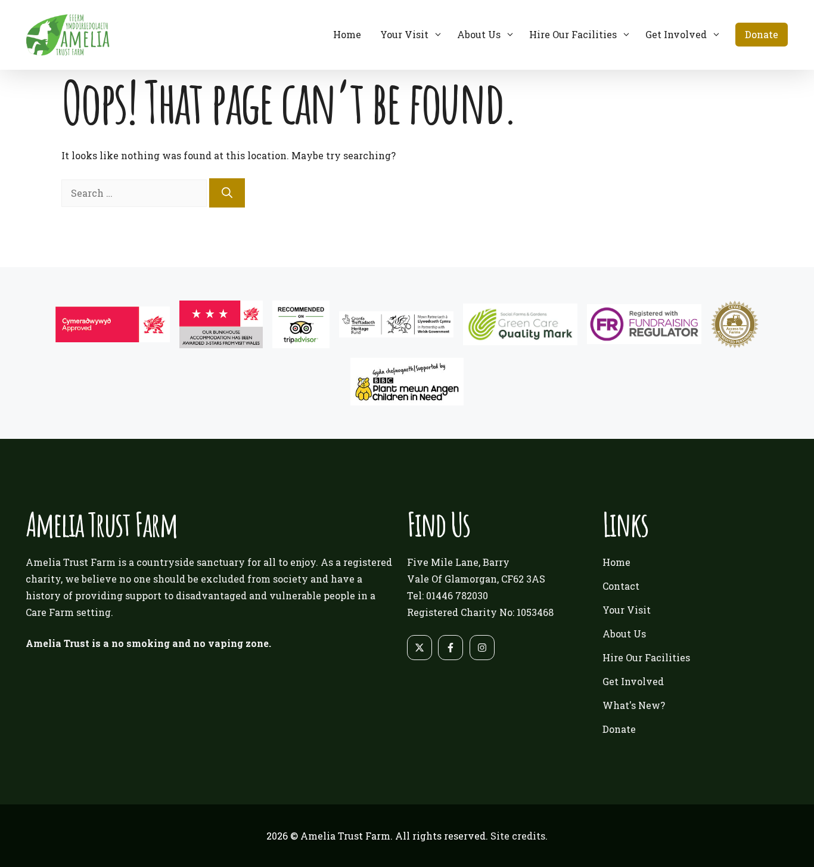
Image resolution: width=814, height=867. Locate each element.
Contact (620, 586)
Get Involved (676, 34)
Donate (761, 34)
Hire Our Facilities (573, 34)
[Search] (227, 193)
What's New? (633, 705)
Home (347, 34)
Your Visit (404, 34)
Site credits (517, 835)
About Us (479, 34)
